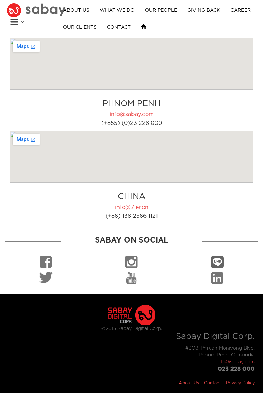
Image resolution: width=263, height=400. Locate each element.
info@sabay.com (132, 114)
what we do (117, 10)
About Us (189, 383)
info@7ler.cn (131, 207)
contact (119, 27)
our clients (80, 27)
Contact (212, 383)
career (240, 10)
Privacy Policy (240, 383)
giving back (203, 10)
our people (161, 10)
